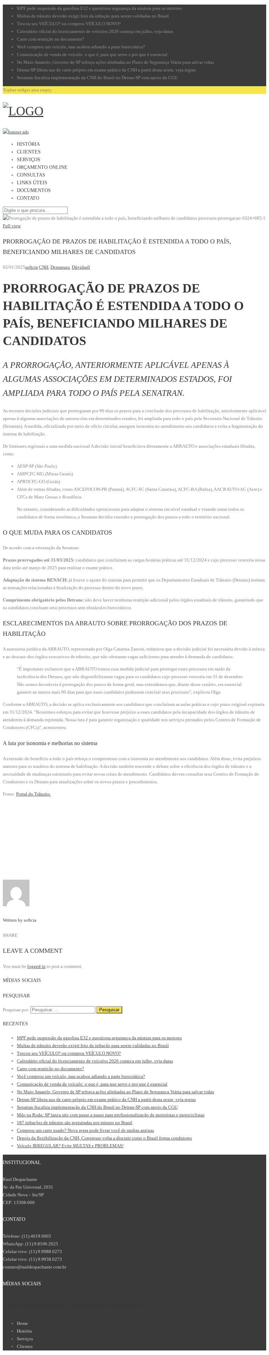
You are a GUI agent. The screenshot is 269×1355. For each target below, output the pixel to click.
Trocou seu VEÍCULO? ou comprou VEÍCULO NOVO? (69, 23)
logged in (36, 966)
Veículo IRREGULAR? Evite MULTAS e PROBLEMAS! (70, 1145)
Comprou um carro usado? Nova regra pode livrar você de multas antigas (85, 1130)
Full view (12, 225)
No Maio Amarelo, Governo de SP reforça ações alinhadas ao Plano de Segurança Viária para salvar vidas (115, 62)
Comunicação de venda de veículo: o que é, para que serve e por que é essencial (92, 54)
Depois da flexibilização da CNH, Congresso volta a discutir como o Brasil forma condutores (104, 1138)
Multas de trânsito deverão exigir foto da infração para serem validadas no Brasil (93, 16)
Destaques (60, 267)
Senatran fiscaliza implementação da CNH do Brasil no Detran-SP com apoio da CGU (97, 77)
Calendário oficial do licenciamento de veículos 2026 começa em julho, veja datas (95, 31)
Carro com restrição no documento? (50, 39)
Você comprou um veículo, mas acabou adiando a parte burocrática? (81, 46)
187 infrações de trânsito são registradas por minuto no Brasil (74, 1122)
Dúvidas (80, 267)
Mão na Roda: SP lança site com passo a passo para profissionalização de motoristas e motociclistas (111, 1114)
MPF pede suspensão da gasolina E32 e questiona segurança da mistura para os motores (99, 8)
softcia (31, 267)
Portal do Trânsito (33, 794)
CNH (43, 267)
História (24, 1331)
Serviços (25, 1338)
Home (22, 1323)
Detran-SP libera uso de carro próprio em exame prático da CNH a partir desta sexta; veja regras (106, 70)
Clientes (25, 1346)
